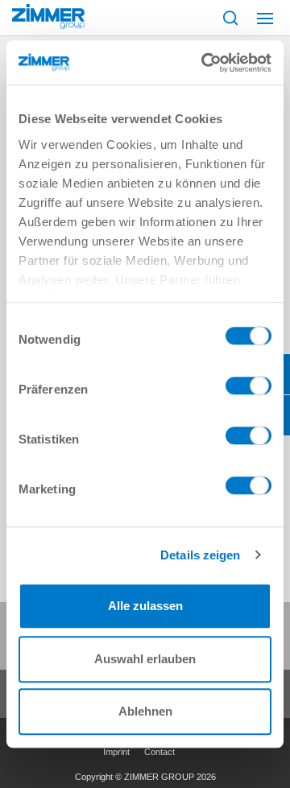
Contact (159, 752)
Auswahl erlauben (145, 659)
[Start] (48, 16)
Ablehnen (145, 711)
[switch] (248, 389)
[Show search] (230, 17)
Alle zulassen (145, 606)
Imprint (116, 752)
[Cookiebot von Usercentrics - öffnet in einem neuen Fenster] (204, 62)
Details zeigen (200, 555)
